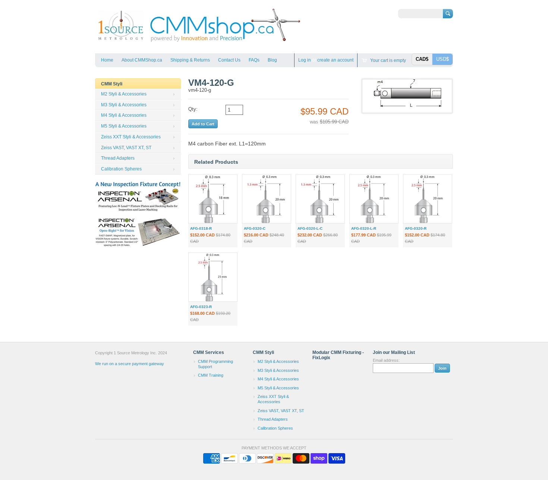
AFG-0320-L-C (309, 228)
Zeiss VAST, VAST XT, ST (126, 147)
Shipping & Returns (190, 60)
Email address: (386, 360)
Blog (272, 60)
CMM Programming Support (215, 364)
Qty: (193, 109)
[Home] (198, 42)
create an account (335, 60)
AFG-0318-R (201, 228)
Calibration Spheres (121, 169)
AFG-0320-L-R (363, 228)
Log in (304, 60)
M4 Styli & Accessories (124, 115)
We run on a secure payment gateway (129, 363)
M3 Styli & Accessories (124, 104)
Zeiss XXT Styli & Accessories (131, 136)
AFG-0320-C (254, 228)
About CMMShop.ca (142, 60)
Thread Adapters (118, 158)
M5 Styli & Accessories (124, 126)
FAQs (254, 60)
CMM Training (210, 375)
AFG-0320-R (415, 228)
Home (107, 60)
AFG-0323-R (201, 307)
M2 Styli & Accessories (124, 94)
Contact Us (229, 60)
